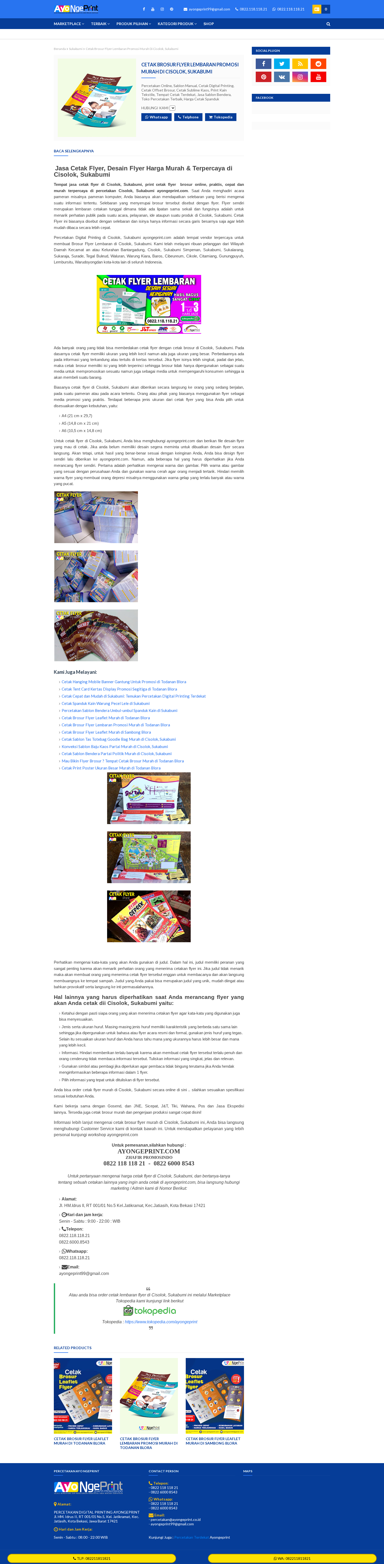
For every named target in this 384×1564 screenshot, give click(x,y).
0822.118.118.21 (253, 9)
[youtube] (152, 9)
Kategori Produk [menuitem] (176, 23)
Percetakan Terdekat (191, 1537)
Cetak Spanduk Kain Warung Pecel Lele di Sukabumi (106, 703)
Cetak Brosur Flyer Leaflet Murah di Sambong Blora (106, 732)
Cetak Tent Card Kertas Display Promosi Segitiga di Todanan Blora (119, 689)
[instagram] (162, 9)
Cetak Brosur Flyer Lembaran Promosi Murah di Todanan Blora (116, 724)
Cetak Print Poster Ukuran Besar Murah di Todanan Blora (111, 768)
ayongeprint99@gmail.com (209, 9)
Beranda (60, 49)
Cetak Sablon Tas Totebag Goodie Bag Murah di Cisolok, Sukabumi (119, 739)
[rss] (300, 64)
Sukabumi (76, 49)
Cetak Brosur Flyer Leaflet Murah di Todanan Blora (106, 717)
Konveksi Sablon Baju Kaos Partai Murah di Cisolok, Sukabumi (115, 746)
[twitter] (282, 64)
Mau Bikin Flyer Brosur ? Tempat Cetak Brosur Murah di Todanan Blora (123, 760)
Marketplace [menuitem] (67, 23)
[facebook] (144, 9)
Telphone (190, 117)
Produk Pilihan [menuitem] (132, 23)
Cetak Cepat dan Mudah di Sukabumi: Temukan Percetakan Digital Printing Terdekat (134, 696)
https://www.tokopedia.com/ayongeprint (161, 1322)
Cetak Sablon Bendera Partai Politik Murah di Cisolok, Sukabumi (117, 753)
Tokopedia (223, 117)
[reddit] (318, 64)
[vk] (282, 77)
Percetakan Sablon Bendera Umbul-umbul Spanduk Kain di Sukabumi (119, 710)
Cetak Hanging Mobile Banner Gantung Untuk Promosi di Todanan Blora (124, 681)
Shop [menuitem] (208, 23)
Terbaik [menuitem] (99, 23)
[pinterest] (170, 9)
